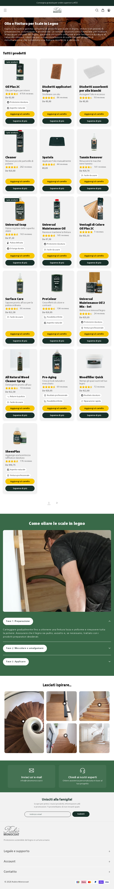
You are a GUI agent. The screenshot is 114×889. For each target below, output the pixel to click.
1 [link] (49, 502)
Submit (81, 814)
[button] (5, 10)
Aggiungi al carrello (20, 114)
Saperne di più (20, 121)
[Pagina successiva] (65, 502)
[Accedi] (108, 10)
